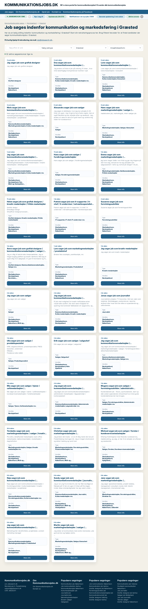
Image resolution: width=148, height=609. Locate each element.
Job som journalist (124, 597)
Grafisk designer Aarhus (98, 600)
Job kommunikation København (100, 584)
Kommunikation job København (72, 584)
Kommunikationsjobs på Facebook (77, 12)
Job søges (9, 12)
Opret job (46, 12)
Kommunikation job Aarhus (98, 586)
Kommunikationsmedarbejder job (101, 593)
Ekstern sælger (66, 600)
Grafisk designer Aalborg (98, 597)
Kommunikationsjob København (72, 588)
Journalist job (66, 593)
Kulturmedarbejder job (69, 590)
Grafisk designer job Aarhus (127, 593)
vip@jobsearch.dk (44, 40)
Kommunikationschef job (98, 595)
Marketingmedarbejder (69, 597)
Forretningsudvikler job (97, 590)
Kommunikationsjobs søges (14, 23)
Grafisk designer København (127, 602)
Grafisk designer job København (100, 588)
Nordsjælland (32, 23)
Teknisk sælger (122, 600)
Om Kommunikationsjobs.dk (28, 12)
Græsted (42, 23)
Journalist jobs (66, 595)
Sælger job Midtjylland (125, 595)
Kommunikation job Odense (127, 584)
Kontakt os (56, 12)
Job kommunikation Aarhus (71, 586)
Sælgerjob (64, 602)
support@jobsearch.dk (13, 588)
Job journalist (122, 590)
